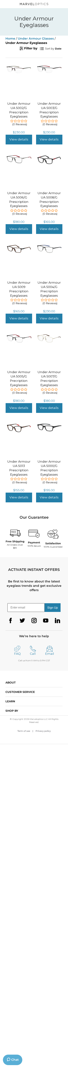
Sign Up (52, 607)
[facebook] (10, 620)
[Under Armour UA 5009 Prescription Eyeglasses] (19, 246)
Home (10, 38)
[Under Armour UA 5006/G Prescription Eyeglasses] (19, 157)
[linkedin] (57, 620)
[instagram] (34, 620)
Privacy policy (43, 731)
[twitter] (22, 620)
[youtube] (45, 620)
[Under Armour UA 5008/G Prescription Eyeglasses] (49, 157)
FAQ (17, 653)
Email (49, 653)
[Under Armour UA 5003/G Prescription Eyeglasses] (49, 67)
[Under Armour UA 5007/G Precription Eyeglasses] (49, 336)
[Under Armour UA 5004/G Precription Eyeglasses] (49, 246)
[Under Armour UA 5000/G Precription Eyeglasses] (49, 425)
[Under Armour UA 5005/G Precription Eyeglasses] (19, 336)
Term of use (23, 731)
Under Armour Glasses (36, 38)
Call (33, 653)
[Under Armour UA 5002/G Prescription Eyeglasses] (19, 67)
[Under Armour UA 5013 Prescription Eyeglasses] (19, 425)
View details (18, 139)
